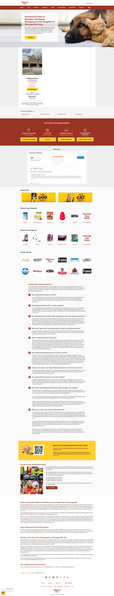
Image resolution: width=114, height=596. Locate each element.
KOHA (74, 509)
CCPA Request (67, 586)
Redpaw (89, 509)
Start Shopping (32, 89)
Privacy (55, 586)
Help (52, 7)
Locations (22, 573)
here (60, 331)
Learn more (48, 364)
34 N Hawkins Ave (61, 114)
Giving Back (61, 7)
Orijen (24, 510)
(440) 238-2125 (38, 33)
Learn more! (35, 301)
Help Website (45, 413)
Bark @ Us (58, 583)
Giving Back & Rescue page (40, 532)
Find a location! (71, 324)
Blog (89, 7)
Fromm (71, 509)
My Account (89, 3)
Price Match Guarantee (44, 512)
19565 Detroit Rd (25, 114)
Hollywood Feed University (57, 346)
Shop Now (30, 37)
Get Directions (32, 84)
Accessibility (60, 586)
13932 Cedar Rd (79, 114)
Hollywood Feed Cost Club (26, 517)
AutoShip (69, 382)
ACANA (85, 509)
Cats (28, 7)
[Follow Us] (46, 578)
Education (72, 7)
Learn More (52, 488)
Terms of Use (43, 586)
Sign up (78, 401)
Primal (67, 509)
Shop (43, 583)
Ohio (27, 573)
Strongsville (31, 573)
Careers (81, 7)
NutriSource (80, 509)
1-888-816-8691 (68, 583)
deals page (51, 396)
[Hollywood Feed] (25, 2)
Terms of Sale (49, 586)
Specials (44, 7)
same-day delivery (54, 379)
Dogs (21, 7)
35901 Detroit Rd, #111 (44, 114)
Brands (36, 7)
